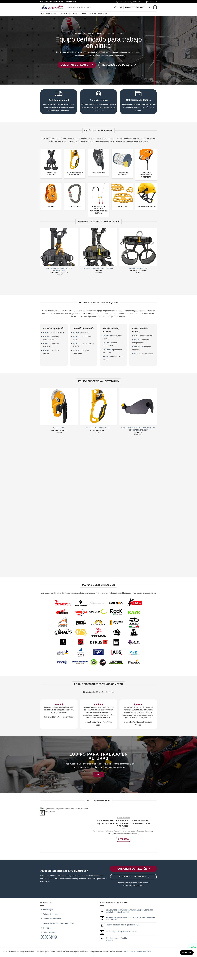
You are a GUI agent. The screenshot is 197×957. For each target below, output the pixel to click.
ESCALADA (65, 14)
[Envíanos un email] (51, 937)
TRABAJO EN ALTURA (48, 14)
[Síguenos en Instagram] (46, 937)
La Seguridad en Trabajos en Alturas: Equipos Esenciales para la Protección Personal (123, 823)
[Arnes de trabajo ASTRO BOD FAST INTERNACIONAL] (59, 247)
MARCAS (76, 14)
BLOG (84, 14)
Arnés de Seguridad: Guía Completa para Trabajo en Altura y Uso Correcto (130, 918)
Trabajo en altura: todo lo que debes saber (123, 925)
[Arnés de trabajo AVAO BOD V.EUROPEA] (98, 247)
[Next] (156, 258)
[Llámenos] (55, 937)
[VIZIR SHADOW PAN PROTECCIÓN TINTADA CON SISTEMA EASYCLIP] (138, 406)
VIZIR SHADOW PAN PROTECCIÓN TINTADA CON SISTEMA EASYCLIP (138, 429)
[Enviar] (115, 7)
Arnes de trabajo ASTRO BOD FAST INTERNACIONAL (59, 269)
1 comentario (111, 940)
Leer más (123, 839)
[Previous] (40, 258)
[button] (153, 7)
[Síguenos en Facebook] (42, 937)
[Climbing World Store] (51, 7)
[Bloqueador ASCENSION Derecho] (98, 406)
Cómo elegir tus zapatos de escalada (121, 931)
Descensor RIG (58, 428)
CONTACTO (102, 14)
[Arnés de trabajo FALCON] (138, 247)
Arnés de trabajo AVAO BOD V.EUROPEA (98, 268)
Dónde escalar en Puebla (116, 938)
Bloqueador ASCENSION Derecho (98, 428)
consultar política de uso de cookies (137, 951)
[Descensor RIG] (59, 406)
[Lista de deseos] (120, 7)
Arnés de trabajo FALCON (138, 268)
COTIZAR (92, 14)
